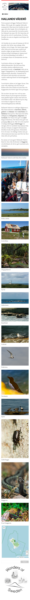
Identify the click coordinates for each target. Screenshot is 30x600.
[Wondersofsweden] (15, 6)
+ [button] (27, 552)
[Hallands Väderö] (14, 540)
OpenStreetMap (26, 557)
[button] (6, 14)
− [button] (27, 554)
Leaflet (18, 557)
